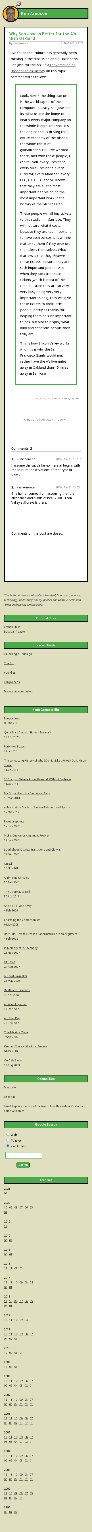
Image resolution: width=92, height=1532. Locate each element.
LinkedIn (9, 1097)
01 (5, 1193)
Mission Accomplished (18, 691)
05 (31, 1207)
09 (10, 1207)
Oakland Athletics (58, 398)
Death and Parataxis (17, 990)
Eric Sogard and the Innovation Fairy (27, 793)
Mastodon (10, 1087)
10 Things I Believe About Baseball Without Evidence (37, 779)
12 (5, 1268)
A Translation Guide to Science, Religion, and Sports (37, 807)
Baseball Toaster (15, 631)
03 (15, 1268)
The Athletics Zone (16, 1032)
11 (5, 1226)
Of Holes (9, 962)
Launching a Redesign (18, 654)
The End (9, 663)
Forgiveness (12, 682)
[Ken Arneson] (10, 21)
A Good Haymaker (15, 976)
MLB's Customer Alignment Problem (27, 835)
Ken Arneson (34, 13)
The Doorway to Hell (17, 892)
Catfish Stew (12, 627)
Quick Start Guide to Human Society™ (27, 732)
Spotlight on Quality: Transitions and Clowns (32, 849)
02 (21, 1268)
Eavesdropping (14, 821)
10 (5, 1207)
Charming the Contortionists (22, 920)
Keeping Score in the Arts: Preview (25, 1046)
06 (26, 1207)
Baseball (41, 398)
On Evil (8, 864)
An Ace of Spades (15, 1004)
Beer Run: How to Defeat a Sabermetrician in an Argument (40, 934)
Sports (75, 398)
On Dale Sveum (13, 1060)
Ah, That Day (12, 1018)
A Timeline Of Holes (16, 878)
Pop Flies (10, 673)
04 (5, 1212)
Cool (61, 419)
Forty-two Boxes (14, 746)
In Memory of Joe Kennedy (21, 948)
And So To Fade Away (39, 419)
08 (15, 1207)
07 (21, 1207)
